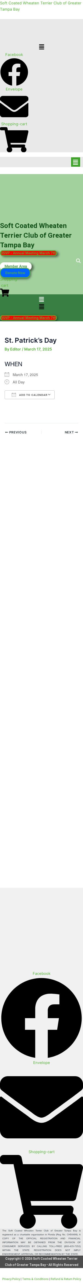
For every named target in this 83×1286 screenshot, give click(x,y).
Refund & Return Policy (66, 1279)
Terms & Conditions (35, 1279)
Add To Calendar (32, 395)
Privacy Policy (11, 1279)
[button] (41, 47)
